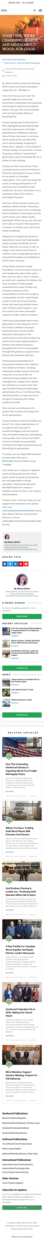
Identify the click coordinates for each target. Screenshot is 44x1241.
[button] (40, 10)
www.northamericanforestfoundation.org (20, 510)
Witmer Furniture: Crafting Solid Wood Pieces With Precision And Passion (25, 642)
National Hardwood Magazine (29, 63)
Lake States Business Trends (22, 690)
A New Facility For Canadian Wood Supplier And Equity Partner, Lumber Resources (20, 949)
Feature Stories (10, 63)
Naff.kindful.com (10, 461)
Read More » (15, 636)
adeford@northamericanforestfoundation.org (21, 549)
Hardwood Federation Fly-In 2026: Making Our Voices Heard (20, 1012)
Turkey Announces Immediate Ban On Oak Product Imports (25, 680)
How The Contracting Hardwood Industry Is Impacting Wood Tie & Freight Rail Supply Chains (26, 630)
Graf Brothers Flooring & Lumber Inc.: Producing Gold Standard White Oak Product (25, 653)
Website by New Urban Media (22, 1237)
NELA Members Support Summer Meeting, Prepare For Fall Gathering (21, 1075)
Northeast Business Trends (21, 700)
